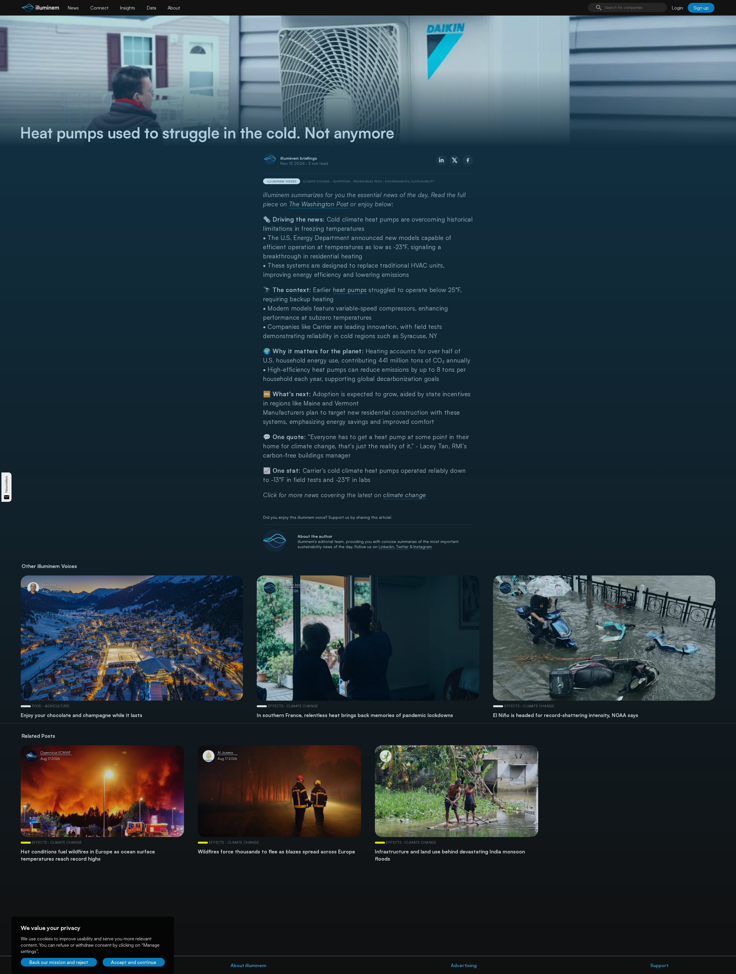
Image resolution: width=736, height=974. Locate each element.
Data (151, 8)
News (73, 8)
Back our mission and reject (58, 962)
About (174, 8)
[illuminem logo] (40, 8)
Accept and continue (133, 962)
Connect (99, 8)
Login (677, 8)
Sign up (701, 8)
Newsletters (6, 484)
